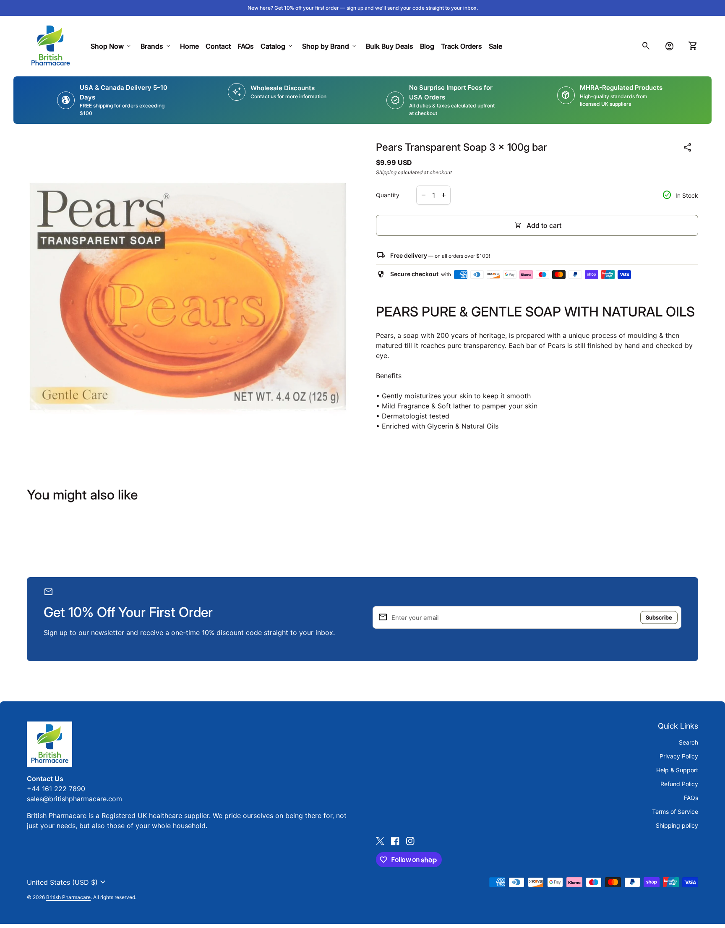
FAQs (245, 46)
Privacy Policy (679, 756)
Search (688, 742)
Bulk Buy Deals (389, 46)
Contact (218, 46)
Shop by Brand (329, 46)
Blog (427, 46)
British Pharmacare (68, 897)
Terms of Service (675, 811)
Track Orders (463, 46)
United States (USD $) (67, 882)
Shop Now (111, 46)
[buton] (67, 882)
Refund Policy (679, 783)
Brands (156, 46)
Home (189, 46)
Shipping (386, 172)
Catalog (277, 46)
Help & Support (677, 770)
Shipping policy (677, 825)
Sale (495, 46)
